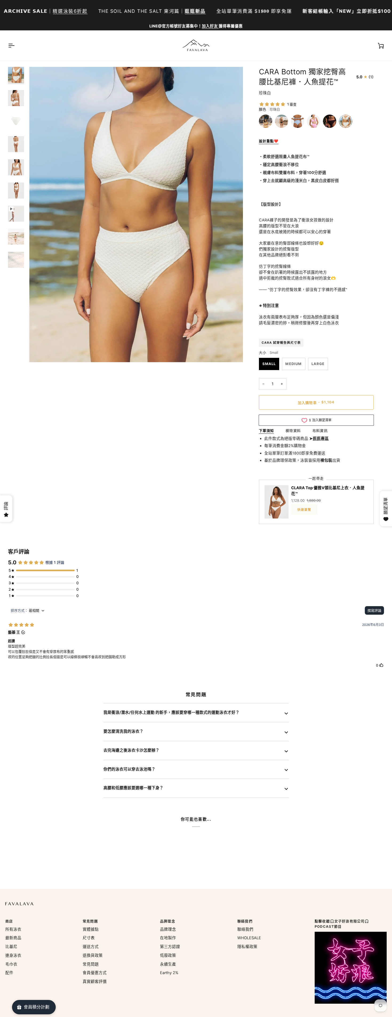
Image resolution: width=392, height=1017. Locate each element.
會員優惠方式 (95, 972)
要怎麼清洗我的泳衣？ (123, 731)
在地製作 (168, 937)
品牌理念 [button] (167, 921)
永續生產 (168, 964)
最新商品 (13, 937)
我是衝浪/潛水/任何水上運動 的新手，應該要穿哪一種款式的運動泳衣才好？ (171, 712)
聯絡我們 (245, 929)
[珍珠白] (345, 123)
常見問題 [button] (90, 921)
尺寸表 (89, 937)
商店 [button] (9, 921)
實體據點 (91, 929)
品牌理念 (168, 929)
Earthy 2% (169, 972)
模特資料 (293, 430)
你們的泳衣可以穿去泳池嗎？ (129, 769)
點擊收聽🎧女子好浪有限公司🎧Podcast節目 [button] (342, 924)
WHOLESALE (249, 937)
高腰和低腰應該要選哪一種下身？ (133, 787)
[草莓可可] (331, 123)
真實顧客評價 (95, 981)
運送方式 (91, 946)
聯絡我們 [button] (245, 921)
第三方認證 (170, 946)
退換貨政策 (93, 955)
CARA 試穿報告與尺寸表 (281, 343)
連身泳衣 (13, 955)
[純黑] (283, 123)
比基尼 (11, 946)
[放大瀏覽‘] (39, 352)
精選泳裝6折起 (70, 11)
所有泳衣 (13, 929)
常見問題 (91, 964)
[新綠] (267, 123)
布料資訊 (320, 430)
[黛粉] (315, 123)
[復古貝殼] (299, 123)
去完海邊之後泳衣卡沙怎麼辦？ (131, 750)
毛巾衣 (11, 964)
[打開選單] (16, 45)
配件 (9, 972)
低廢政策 (168, 955)
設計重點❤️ (269, 141)
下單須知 (266, 430)
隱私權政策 (247, 946)
